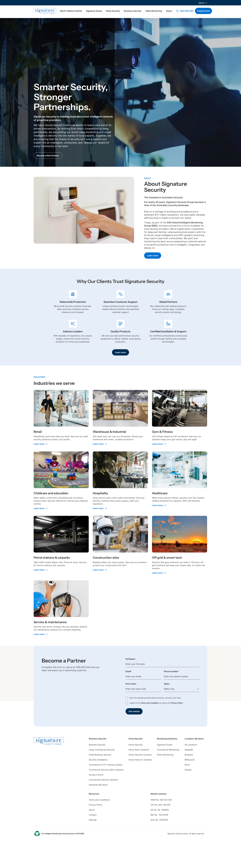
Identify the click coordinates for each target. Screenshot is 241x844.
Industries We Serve (98, 784)
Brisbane (189, 754)
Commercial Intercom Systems (103, 779)
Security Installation (98, 759)
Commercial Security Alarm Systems (106, 769)
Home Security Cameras (140, 754)
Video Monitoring (153, 11)
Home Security (113, 11)
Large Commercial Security (102, 749)
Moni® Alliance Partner (71, 11)
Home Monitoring (165, 754)
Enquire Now (203, 11)
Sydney (188, 769)
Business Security (132, 11)
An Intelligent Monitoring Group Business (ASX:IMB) (62, 833)
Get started (134, 711)
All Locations (191, 744)
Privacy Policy (177, 703)
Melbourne (190, 759)
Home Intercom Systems (140, 759)
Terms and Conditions (150, 703)
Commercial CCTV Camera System (105, 764)
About (169, 11)
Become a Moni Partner (48, 155)
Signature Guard (94, 11)
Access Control (96, 774)
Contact (93, 815)
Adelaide (189, 749)
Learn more (152, 255)
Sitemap (93, 820)
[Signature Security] (45, 11)
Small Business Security (100, 754)
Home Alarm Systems (139, 749)
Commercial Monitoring (168, 749)
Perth (187, 764)
